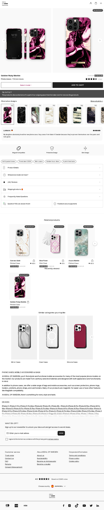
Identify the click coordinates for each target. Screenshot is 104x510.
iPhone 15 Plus (29, 408)
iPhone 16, (64, 406)
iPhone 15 (9, 408)
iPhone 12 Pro (43, 411)
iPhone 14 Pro (62, 408)
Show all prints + (97, 101)
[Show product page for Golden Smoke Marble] (63, 114)
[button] (52, 479)
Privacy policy (74, 458)
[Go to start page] (5, 4)
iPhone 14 (53, 408)
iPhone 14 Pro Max (86, 408)
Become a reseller (43, 464)
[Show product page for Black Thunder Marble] (21, 114)
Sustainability (42, 458)
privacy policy (54, 439)
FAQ (6, 461)
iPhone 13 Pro (7, 411)
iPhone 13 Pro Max (19, 411)
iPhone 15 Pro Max (42, 408)
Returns (8, 464)
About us (40, 455)
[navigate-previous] (95, 243)
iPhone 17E (47, 406)
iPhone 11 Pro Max (88, 411)
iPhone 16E (55, 406)
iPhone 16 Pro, (73, 406)
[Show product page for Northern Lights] (35, 114)
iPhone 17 (5, 406)
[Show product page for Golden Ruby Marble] (7, 114)
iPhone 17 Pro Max (27, 406)
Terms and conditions (77, 455)
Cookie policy (74, 461)
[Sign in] (90, 3)
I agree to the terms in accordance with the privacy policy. (34, 439)
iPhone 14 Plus (73, 408)
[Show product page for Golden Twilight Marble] (91, 114)
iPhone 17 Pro (15, 406)
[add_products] (34, 260)
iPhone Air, (38, 406)
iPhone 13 (97, 408)
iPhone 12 (52, 411)
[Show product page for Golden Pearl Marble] (49, 114)
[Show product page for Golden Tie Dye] (77, 114)
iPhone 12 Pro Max (63, 411)
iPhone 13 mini (32, 411)
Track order (9, 455)
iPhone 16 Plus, (84, 406)
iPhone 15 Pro (18, 408)
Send (61, 433)
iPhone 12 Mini (76, 411)
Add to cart (78, 85)
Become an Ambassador (46, 461)
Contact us (9, 458)
